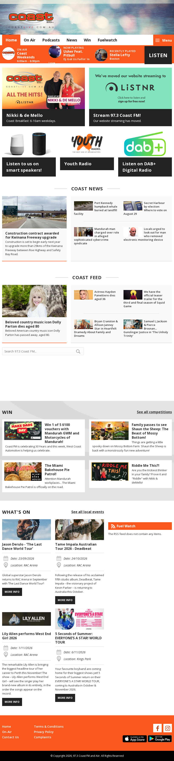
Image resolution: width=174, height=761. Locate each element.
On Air (29, 39)
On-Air (7, 732)
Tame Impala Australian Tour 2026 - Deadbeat (76, 546)
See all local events (87, 511)
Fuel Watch (126, 526)
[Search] (80, 351)
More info (12, 592)
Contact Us (10, 737)
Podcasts (51, 39)
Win (87, 39)
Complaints (42, 737)
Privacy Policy (44, 732)
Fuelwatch (107, 39)
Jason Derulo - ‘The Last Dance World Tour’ (22, 546)
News (71, 39)
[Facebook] (157, 728)
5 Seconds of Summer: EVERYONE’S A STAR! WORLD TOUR (78, 638)
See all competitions (154, 412)
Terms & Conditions (48, 726)
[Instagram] (167, 728)
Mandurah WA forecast (129, 394)
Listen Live (158, 58)
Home (11, 39)
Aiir (98, 756)
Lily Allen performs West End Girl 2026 (26, 636)
